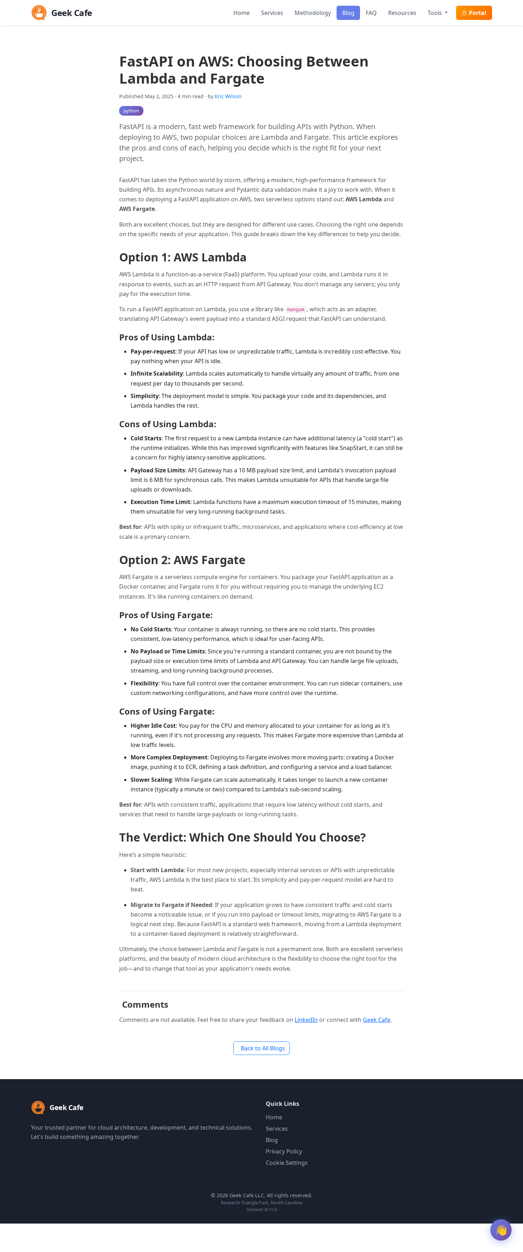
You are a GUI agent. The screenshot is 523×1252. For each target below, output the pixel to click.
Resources (402, 13)
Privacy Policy (284, 1151)
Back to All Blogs (263, 1048)
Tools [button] (435, 13)
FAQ (371, 13)
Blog (348, 13)
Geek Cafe (376, 1020)
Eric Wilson (228, 96)
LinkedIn (306, 1020)
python (131, 110)
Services (272, 13)
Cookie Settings (287, 1163)
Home (241, 13)
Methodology (313, 13)
